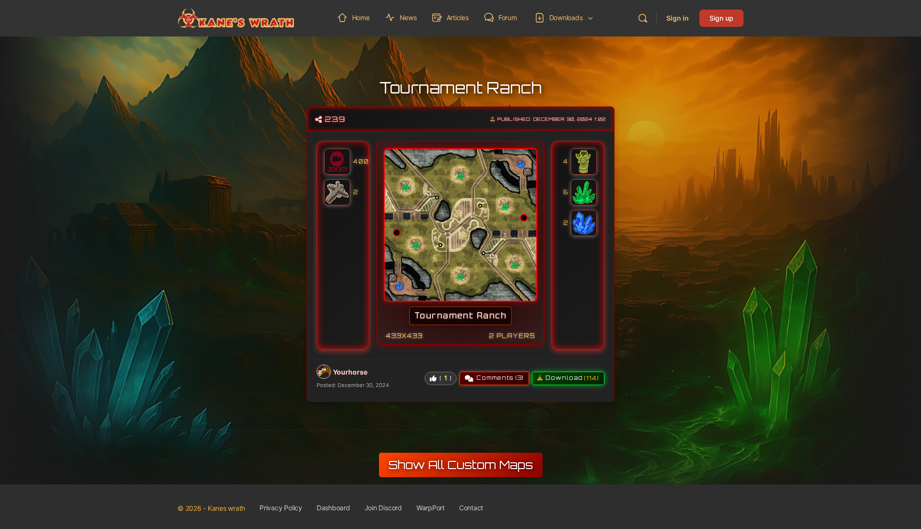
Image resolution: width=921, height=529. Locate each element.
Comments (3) (500, 378)
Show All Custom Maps (461, 465)
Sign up (721, 18)
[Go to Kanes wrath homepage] (235, 17)
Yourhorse (350, 372)
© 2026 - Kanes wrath (211, 508)
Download (572, 378)
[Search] (642, 18)
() (445, 378)
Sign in (677, 18)
